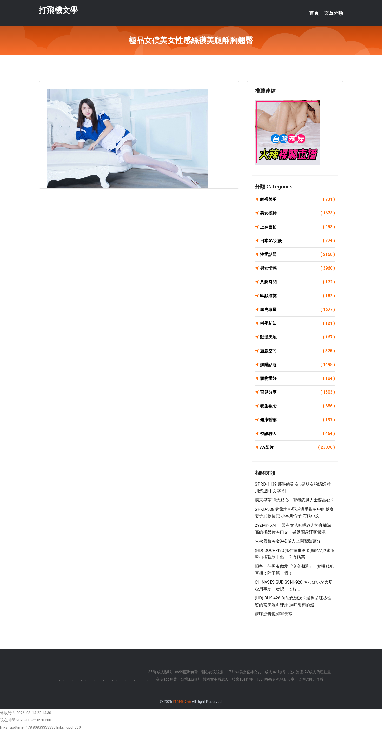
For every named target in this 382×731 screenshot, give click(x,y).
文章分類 (333, 13)
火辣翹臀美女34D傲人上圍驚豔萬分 (288, 541)
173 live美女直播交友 (244, 672)
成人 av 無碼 (275, 672)
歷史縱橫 (297, 309)
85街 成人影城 (160, 672)
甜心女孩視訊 (212, 672)
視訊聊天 (297, 433)
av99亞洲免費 (186, 672)
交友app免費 (166, 679)
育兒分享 (297, 392)
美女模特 (297, 213)
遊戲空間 (297, 350)
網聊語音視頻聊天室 (273, 614)
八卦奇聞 (297, 281)
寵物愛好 (297, 378)
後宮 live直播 (242, 679)
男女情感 (297, 268)
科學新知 (297, 323)
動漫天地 (297, 337)
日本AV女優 (297, 240)
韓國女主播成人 (215, 679)
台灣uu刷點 (190, 679)
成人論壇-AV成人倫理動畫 (309, 672)
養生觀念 (297, 405)
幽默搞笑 (297, 295)
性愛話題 (297, 254)
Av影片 (297, 447)
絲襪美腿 (297, 199)
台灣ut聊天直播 (310, 679)
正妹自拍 (297, 226)
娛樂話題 (297, 364)
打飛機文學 (58, 10)
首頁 (314, 13)
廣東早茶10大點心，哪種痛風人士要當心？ (294, 500)
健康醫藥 (297, 419)
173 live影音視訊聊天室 (275, 679)
